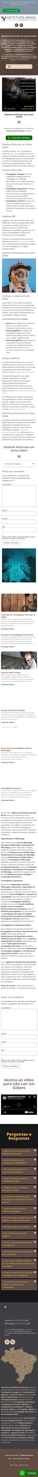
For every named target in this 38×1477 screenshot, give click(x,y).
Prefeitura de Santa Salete (24, 372)
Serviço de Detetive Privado (13, 710)
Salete (18, 151)
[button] (19, 122)
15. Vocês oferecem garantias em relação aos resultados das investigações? (15, 1284)
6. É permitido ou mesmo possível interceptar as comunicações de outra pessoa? (17, 1199)
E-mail (5, 518)
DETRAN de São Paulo (17, 409)
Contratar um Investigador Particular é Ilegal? (18, 616)
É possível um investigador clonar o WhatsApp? (16, 749)
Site (3, 527)
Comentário (7, 484)
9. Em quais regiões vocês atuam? (15, 1227)
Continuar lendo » (8, 629)
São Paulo (14, 154)
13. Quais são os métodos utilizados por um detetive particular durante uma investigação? (18, 1263)
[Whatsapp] (16, 25)
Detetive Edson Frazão (10, 672)
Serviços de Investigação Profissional (17, 634)
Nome (5, 510)
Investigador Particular (11, 788)
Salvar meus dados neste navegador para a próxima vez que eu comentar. (18, 537)
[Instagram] (21, 25)
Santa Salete (24, 241)
